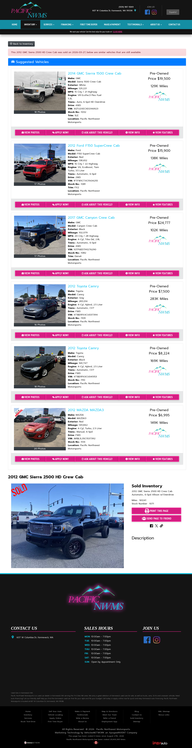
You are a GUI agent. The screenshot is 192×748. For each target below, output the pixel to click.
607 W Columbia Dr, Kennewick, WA (35, 637)
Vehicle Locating (55, 714)
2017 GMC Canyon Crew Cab (91, 217)
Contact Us (174, 24)
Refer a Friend (109, 718)
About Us (155, 24)
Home (14, 24)
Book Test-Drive (28, 721)
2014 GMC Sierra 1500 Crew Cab (94, 73)
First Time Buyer (88, 24)
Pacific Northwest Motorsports (113, 729)
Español (172, 12)
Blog (137, 711)
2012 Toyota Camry (83, 286)
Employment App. (110, 721)
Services (48, 24)
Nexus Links (164, 714)
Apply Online (55, 718)
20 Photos (40, 448)
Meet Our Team (110, 714)
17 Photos (39, 184)
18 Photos (39, 112)
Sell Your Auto (55, 711)
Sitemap (136, 721)
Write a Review (82, 718)
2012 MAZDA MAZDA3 (86, 410)
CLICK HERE (117, 31)
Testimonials (134, 24)
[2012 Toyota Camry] (40, 303)
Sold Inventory (136, 718)
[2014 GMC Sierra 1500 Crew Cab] (40, 90)
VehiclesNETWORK (94, 732)
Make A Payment (112, 24)
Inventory (30, 24)
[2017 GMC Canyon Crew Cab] (40, 235)
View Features (164, 132)
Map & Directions (110, 711)
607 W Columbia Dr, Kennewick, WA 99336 (113, 10)
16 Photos (39, 324)
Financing (66, 24)
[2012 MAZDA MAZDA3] (40, 427)
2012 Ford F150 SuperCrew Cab (94, 145)
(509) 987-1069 (127, 6)
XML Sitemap (164, 711)
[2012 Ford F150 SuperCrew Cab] (40, 163)
